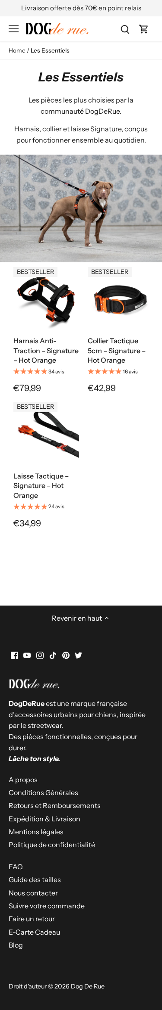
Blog (16, 945)
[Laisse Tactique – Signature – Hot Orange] (46, 434)
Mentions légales (36, 831)
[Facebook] (14, 654)
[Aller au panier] (144, 28)
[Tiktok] (53, 654)
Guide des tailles (35, 879)
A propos (23, 779)
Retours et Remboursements (55, 805)
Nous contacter (33, 893)
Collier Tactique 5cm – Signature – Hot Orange (117, 350)
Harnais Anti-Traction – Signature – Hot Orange (46, 350)
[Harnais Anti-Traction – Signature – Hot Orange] (46, 299)
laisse (80, 128)
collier (52, 128)
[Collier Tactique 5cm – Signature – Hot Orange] (120, 299)
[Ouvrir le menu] (14, 28)
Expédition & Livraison (44, 818)
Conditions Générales (43, 792)
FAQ (16, 866)
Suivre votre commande (47, 905)
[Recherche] (124, 28)
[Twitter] (78, 654)
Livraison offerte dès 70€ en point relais (81, 8)
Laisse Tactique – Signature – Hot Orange (41, 486)
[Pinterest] (66, 654)
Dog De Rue (88, 986)
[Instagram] (40, 654)
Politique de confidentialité (52, 844)
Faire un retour (32, 918)
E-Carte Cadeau (34, 932)
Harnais (26, 128)
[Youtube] (27, 654)
